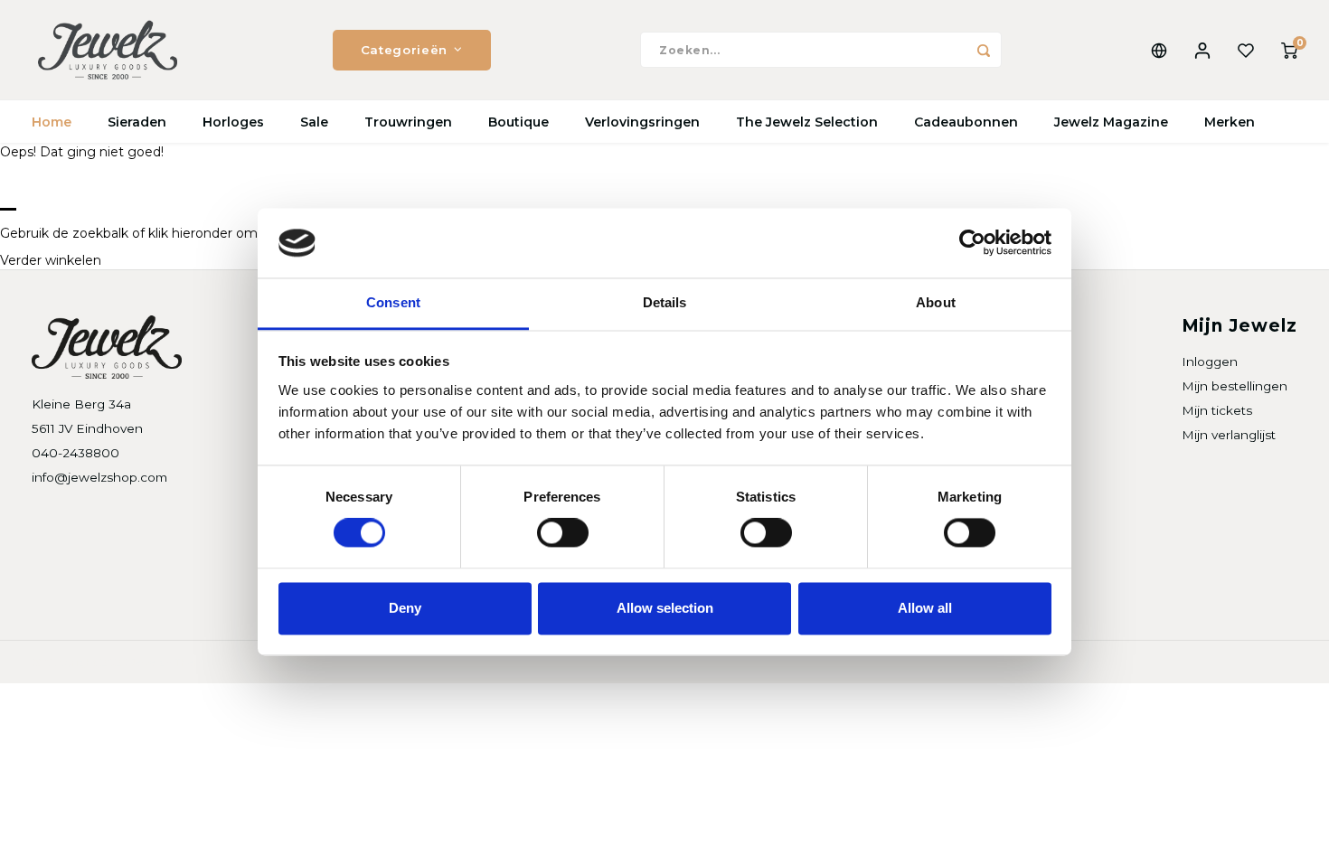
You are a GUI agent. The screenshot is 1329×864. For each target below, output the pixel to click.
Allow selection (665, 607)
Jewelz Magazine (1111, 122)
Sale (314, 122)
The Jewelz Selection (807, 122)
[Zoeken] (984, 50)
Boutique (518, 122)
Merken (1229, 122)
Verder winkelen (50, 260)
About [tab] (936, 302)
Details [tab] (665, 302)
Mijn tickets (1217, 410)
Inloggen (1210, 361)
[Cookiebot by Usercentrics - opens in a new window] (972, 243)
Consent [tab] (393, 302)
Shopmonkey (263, 662)
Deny (405, 607)
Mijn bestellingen (1234, 386)
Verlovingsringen (642, 122)
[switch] (563, 533)
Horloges (233, 122)
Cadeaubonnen (966, 122)
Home (51, 122)
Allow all (925, 607)
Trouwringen (408, 122)
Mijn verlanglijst (1229, 434)
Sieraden (137, 122)
